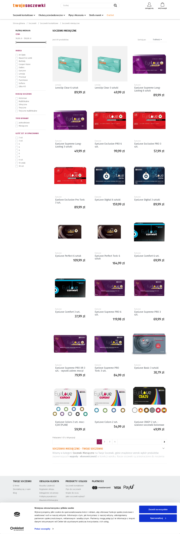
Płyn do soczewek (73, 489)
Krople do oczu (72, 493)
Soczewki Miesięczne (83, 453)
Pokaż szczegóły (42, 529)
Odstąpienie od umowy (48, 493)
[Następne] (164, 441)
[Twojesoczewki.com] (29, 5)
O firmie (16, 486)
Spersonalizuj (156, 518)
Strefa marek (95, 15)
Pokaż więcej (163, 448)
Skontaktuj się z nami (21, 489)
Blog (15, 493)
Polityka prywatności (48, 496)
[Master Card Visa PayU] (129, 487)
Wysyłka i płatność (47, 486)
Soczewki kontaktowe (23, 15)
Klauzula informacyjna (48, 500)
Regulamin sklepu (46, 489)
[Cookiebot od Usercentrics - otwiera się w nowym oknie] (17, 529)
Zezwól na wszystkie (158, 509)
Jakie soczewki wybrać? (75, 496)
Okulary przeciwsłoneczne (50, 15)
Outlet (110, 15)
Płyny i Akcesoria (76, 15)
